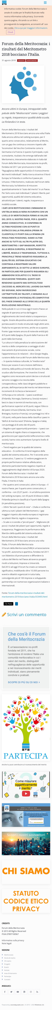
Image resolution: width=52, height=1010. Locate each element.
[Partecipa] (26, 727)
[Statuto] (26, 900)
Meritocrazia (8, 955)
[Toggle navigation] (45, 2)
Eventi (6, 967)
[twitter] (11, 992)
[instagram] (31, 992)
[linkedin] (24, 992)
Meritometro (32, 60)
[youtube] (18, 992)
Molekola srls (39, 1005)
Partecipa (7, 976)
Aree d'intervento (10, 973)
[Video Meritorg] (26, 784)
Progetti (21, 60)
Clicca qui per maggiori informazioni (30, 28)
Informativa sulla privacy (13, 940)
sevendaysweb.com (17, 1005)
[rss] (37, 992)
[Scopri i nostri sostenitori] (26, 843)
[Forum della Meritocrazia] (6, 3)
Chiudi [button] (10, 32)
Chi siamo (7, 961)
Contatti (7, 979)
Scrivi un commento (26, 614)
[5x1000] (26, 814)
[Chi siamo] (26, 871)
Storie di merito (9, 958)
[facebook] (5, 992)
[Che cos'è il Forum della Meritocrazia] (26, 657)
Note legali (6, 943)
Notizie (6, 970)
